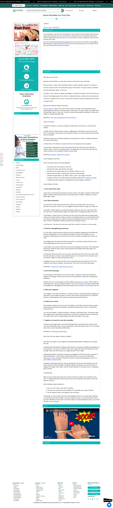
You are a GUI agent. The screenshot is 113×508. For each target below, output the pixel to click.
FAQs (60, 488)
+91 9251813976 (26, 1)
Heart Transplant (39, 488)
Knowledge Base (19, 159)
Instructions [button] (47, 71)
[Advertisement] (71, 58)
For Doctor (29, 5)
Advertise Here (81, 5)
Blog (66, 5)
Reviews (75, 490)
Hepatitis (18, 204)
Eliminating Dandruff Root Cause (25, 194)
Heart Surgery (20, 165)
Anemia (18, 163)
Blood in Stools (39, 487)
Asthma (37, 485)
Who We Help (76, 491)
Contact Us (70, 10)
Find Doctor (36, 5)
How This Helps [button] (48, 30)
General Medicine (17, 496)
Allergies (38, 494)
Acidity (37, 491)
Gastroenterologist (17, 494)
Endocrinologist (17, 491)
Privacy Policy (61, 490)
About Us (60, 485)
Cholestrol (19, 187)
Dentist (15, 487)
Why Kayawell (76, 493)
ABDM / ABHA (18, 5)
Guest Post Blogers (94, 493)
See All (22, 483)
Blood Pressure (20, 177)
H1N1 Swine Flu (20, 199)
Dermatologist (16, 488)
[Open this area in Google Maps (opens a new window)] (17, 54)
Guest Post (97, 5)
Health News (61, 495)
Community (61, 493)
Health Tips (61, 5)
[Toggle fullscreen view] (36, 46)
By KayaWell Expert (22, 43)
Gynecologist (16, 499)
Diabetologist (16, 490)
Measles (18, 209)
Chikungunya (19, 185)
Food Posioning (20, 197)
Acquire (75, 495)
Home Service (89, 5)
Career (60, 500)
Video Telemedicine (78, 488)
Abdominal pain (39, 490)
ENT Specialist (17, 493)
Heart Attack (19, 202)
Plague (18, 211)
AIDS (17, 167)
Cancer (18, 180)
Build (75, 497)
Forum (60, 491)
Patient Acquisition (77, 485)
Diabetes (18, 192)
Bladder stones (39, 500)
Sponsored (17, 113)
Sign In (82, 10)
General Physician (17, 497)
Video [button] (45, 406)
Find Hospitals (44, 5)
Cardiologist (16, 485)
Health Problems (53, 5)
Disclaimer (77, 502)
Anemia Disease (20, 170)
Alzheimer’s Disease (40, 496)
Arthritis (37, 497)
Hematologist (16, 500)
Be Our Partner (72, 5)
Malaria (18, 206)
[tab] (71, 30)
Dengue (18, 189)
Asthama (18, 175)
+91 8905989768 (26, 105)
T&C (59, 494)
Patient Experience (77, 487)
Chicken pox (19, 182)
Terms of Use (35, 54)
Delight (75, 494)
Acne (37, 493)
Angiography (19, 172)
